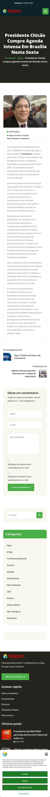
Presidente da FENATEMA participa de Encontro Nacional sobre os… (30, 735)
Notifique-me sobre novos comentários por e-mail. (19, 466)
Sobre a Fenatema (9, 693)
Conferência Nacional (17, 558)
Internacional (13, 578)
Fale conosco (7, 715)
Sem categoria (13, 611)
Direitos (17, 135)
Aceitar (25, 774)
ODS (9, 591)
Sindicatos (24, 138)
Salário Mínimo (13, 605)
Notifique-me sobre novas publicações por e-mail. (19, 478)
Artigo (10, 552)
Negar (25, 780)
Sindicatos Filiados (10, 709)
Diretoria (5, 704)
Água (11, 135)
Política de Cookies (24, 793)
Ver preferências (25, 787)
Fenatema (26, 153)
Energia (25, 135)
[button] (46, 754)
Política (10, 598)
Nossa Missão (7, 698)
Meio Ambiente (13, 138)
